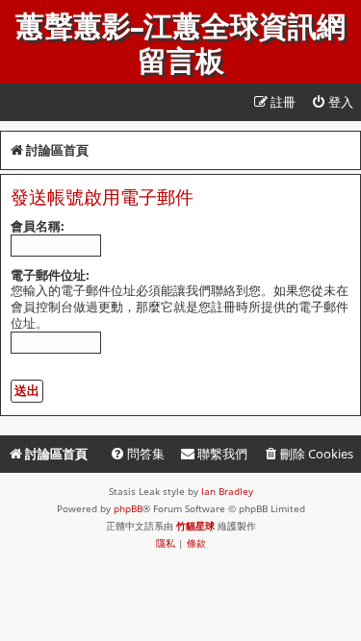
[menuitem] (332, 102)
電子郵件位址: (50, 275)
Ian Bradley (227, 491)
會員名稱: (37, 225)
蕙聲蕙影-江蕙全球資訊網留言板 (180, 44)
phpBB (128, 508)
